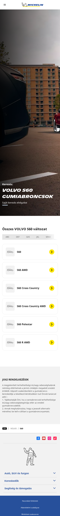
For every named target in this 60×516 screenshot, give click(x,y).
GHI (28, 237)
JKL (37, 237)
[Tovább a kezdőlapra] (32, 4)
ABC (7, 237)
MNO (48, 237)
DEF (18, 237)
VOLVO (13, 428)
